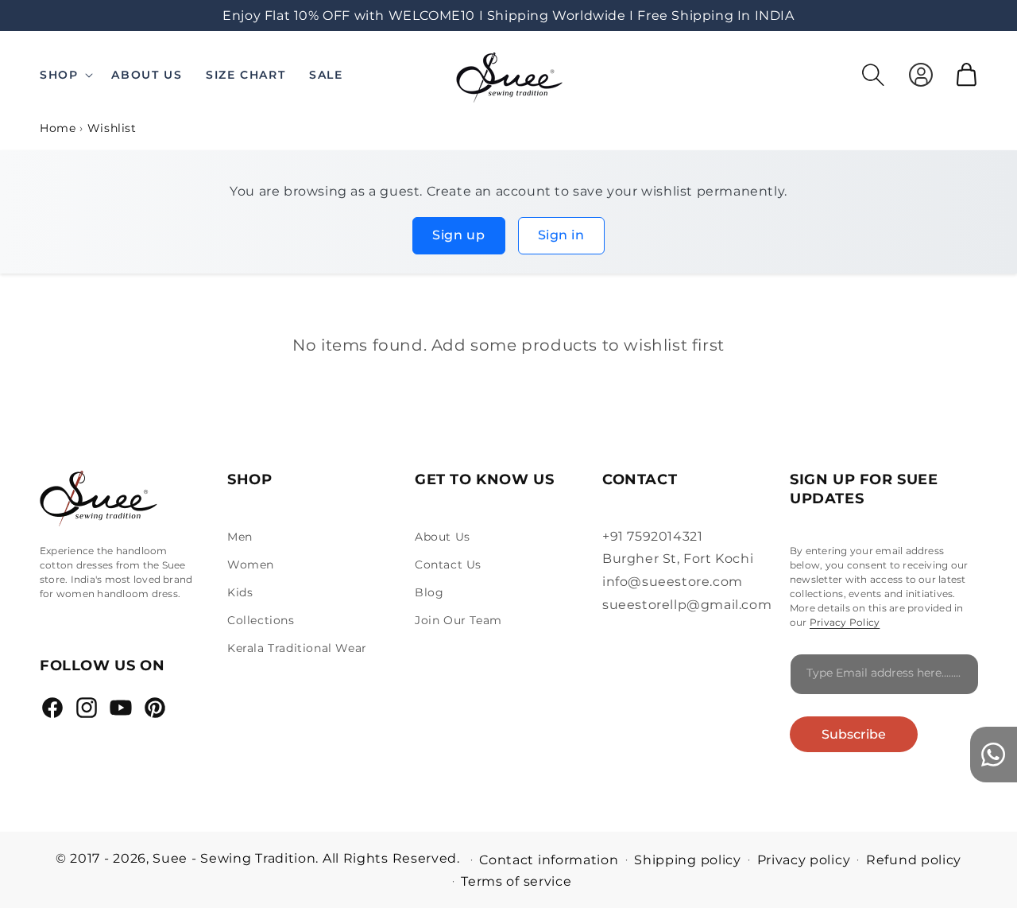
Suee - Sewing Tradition (234, 858)
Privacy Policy (845, 622)
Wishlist (112, 128)
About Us (442, 537)
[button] (69, 75)
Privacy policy (804, 859)
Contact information (548, 859)
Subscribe (854, 734)
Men (240, 537)
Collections (261, 620)
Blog (429, 592)
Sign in (561, 235)
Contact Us (448, 564)
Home (57, 128)
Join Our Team (458, 620)
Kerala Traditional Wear (297, 648)
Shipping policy (687, 859)
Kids (240, 592)
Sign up (458, 235)
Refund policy (913, 859)
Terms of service (516, 881)
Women (250, 564)
